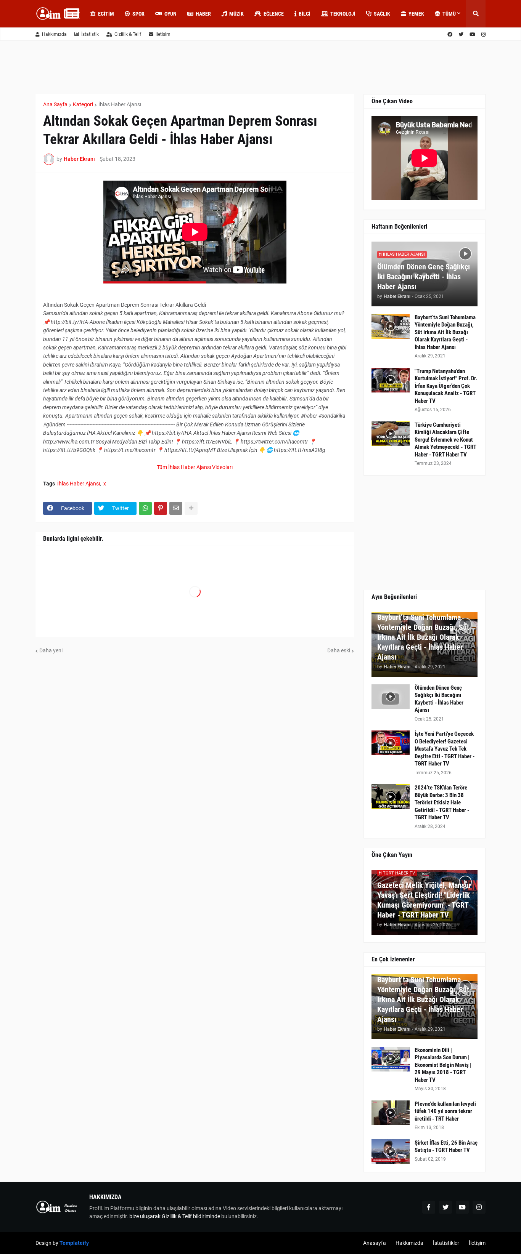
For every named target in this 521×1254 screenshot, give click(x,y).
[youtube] (472, 34)
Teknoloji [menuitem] (342, 14)
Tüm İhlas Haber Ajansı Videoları (195, 467)
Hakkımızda (54, 34)
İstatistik (90, 34)
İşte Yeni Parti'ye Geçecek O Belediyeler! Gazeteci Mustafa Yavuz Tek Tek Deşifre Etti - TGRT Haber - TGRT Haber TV (444, 748)
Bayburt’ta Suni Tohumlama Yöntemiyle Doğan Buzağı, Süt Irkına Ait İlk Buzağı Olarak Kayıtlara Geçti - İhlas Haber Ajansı (445, 332)
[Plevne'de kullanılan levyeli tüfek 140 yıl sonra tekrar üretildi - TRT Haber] (390, 1112)
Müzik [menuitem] (236, 14)
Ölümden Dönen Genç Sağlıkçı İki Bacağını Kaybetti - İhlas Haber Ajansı (423, 276)
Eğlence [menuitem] (274, 14)
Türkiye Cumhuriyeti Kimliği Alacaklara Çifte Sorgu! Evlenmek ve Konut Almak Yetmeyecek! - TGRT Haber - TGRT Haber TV (445, 439)
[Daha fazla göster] (191, 508)
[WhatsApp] (145, 508)
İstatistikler (446, 1243)
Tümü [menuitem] (449, 14)
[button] (476, 13)
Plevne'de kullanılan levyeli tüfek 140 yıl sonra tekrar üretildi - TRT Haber (445, 1111)
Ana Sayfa (55, 104)
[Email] (175, 508)
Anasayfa (374, 1243)
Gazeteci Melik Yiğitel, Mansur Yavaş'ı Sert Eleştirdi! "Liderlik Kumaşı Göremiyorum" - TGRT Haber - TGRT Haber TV (424, 900)
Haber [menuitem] (203, 14)
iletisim (163, 34)
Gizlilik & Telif (127, 34)
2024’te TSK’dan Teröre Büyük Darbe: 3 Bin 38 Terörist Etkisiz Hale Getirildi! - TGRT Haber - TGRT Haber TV (442, 802)
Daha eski (338, 650)
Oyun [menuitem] (170, 14)
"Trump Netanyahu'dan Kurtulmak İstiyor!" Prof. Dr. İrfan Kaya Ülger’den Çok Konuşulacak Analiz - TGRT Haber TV (446, 386)
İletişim (477, 1243)
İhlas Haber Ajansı (119, 104)
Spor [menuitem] (138, 14)
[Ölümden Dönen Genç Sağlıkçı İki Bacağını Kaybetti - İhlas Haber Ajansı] (390, 696)
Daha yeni (51, 650)
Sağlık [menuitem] (382, 14)
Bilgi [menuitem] (304, 14)
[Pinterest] (160, 508)
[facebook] (449, 34)
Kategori (83, 104)
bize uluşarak (145, 1216)
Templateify (74, 1243)
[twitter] (460, 34)
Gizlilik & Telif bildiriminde (191, 1216)
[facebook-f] (428, 1207)
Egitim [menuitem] (106, 14)
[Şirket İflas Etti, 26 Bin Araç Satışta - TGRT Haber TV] (390, 1151)
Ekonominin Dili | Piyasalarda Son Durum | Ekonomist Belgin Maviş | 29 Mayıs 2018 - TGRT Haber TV (443, 1065)
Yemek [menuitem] (416, 14)
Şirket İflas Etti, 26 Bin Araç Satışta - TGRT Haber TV (446, 1146)
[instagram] (483, 34)
